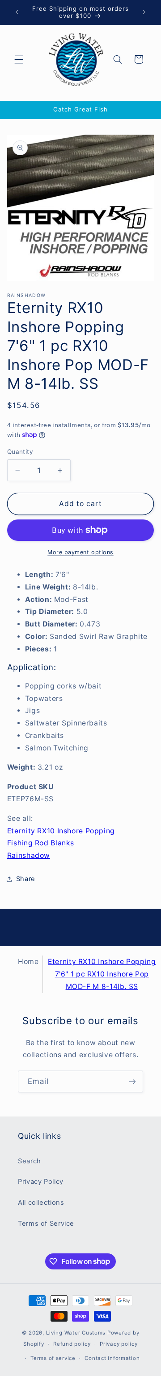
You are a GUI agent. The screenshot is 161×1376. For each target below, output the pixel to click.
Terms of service (53, 1358)
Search (29, 1161)
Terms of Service (46, 1223)
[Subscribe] (132, 1081)
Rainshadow (28, 855)
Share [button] (25, 879)
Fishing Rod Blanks (40, 843)
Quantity (20, 451)
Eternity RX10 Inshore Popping (61, 831)
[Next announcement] (144, 12)
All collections (41, 1203)
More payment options (80, 552)
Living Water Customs (76, 1333)
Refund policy (72, 1344)
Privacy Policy (41, 1182)
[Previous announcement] (17, 12)
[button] (18, 59)
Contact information (112, 1358)
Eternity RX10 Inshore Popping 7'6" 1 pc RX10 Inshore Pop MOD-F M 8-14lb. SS (102, 974)
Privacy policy (118, 1344)
